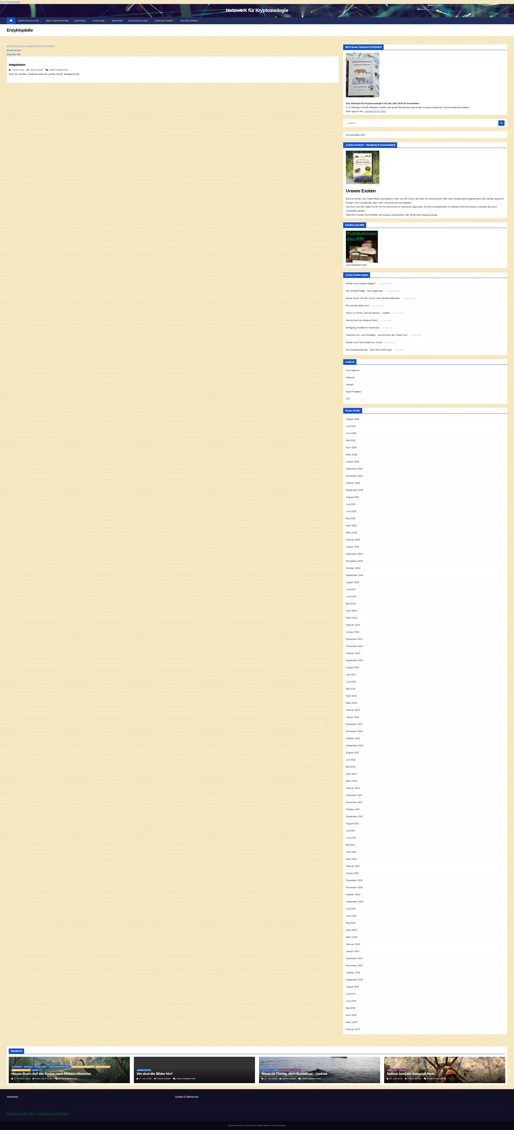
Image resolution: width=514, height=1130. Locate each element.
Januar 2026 (352, 461)
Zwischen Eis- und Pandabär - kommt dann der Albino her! (376, 335)
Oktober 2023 (353, 653)
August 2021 (352, 823)
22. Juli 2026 (271, 1079)
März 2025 (351, 532)
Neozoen (117, 21)
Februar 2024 (353, 625)
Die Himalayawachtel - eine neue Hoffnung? (369, 349)
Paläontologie (138, 21)
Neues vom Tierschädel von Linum (364, 342)
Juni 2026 (351, 433)
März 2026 (351, 454)
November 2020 (354, 887)
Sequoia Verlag (429, 214)
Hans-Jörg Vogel (44, 1079)
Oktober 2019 (353, 972)
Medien (35, 1070)
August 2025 (352, 497)
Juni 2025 (351, 511)
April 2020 (351, 930)
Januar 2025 (352, 546)
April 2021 (351, 852)
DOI (348, 398)
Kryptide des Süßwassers (83, 1067)
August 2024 (352, 582)
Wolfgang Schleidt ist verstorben (363, 327)
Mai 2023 (350, 688)
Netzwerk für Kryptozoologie (257, 10)
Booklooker (398, 214)
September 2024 (354, 575)
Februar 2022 (353, 788)
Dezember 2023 (354, 639)
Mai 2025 (350, 518)
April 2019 (351, 1015)
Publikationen (164, 21)
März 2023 (351, 703)
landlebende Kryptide (21, 1070)
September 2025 (354, 490)
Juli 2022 (350, 759)
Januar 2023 (352, 717)
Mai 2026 (351, 440)
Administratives (144, 1070)
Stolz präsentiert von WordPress (242, 1125)
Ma (8, 50)
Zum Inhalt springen (10, 2)
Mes (14, 54)
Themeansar (280, 1125)
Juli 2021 (350, 830)
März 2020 (351, 937)
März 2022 (351, 781)
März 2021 (351, 859)
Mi (15, 50)
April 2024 (351, 610)
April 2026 (351, 447)
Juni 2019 (351, 1001)
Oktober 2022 (353, 738)
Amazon (386, 214)
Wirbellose (392, 1070)
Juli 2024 (351, 589)
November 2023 (354, 646)
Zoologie (99, 21)
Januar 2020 (352, 951)
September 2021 (354, 816)
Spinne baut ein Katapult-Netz (361, 320)
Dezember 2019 (354, 958)
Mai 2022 (350, 766)
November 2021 (354, 802)
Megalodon (17, 65)
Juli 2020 (351, 908)
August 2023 (352, 667)
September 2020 (354, 901)
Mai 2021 (350, 844)
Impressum (12, 1096)
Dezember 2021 (354, 795)
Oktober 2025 (353, 483)
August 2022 (352, 752)
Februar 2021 (353, 866)
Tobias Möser (36, 70)
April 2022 (351, 774)
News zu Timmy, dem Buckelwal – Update (294, 1074)
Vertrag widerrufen (355, 134)
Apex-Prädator (354, 391)
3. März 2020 (18, 70)
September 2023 (354, 660)
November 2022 (354, 731)
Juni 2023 (351, 681)
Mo (19, 50)
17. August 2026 (22, 1079)
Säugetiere (285, 1070)
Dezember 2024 (354, 554)
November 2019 (354, 965)
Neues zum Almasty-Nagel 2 (361, 283)
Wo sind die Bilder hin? (357, 305)
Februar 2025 (353, 539)
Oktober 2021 (353, 809)
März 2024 (351, 617)
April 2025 (351, 525)
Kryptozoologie (28, 21)
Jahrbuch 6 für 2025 (375, 111)
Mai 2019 (350, 1008)
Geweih (350, 384)
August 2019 (352, 986)
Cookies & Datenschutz (187, 1096)
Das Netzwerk (189, 21)
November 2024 (354, 561)
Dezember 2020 (354, 880)
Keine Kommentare (58, 70)
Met (19, 54)
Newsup (267, 1125)
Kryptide (80, 21)
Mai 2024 (351, 603)
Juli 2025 (350, 504)
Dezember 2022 (354, 724)
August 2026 (352, 419)
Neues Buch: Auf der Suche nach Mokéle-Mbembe (373, 298)
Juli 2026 (351, 426)
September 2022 (354, 745)
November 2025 (354, 475)
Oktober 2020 (353, 894)
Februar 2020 (353, 944)
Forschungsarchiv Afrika (59, 1067)
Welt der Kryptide (57, 21)
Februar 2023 (353, 710)
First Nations (352, 370)
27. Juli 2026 (145, 1079)
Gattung (350, 377)
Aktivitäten (17, 1067)
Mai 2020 (351, 923)
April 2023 (351, 695)
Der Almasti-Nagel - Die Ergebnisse (364, 290)
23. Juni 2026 (396, 1079)
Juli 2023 (350, 674)
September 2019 (354, 979)
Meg (9, 54)
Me (12, 50)
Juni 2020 (351, 915)
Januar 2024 (352, 632)
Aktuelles (28, 1067)
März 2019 (351, 1022)
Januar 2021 (352, 873)
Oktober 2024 (353, 568)
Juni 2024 (351, 596)
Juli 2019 (350, 993)
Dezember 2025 (354, 468)
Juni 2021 (351, 837)
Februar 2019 (353, 1029)
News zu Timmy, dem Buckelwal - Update (368, 313)
